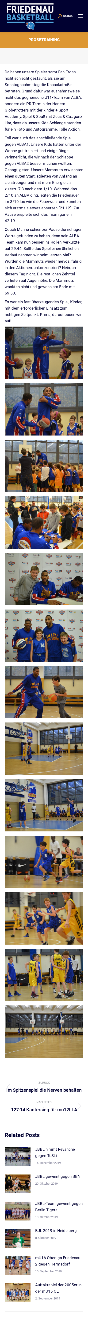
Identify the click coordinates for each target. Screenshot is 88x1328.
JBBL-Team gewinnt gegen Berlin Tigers (59, 1206)
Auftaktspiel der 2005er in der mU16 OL (58, 1288)
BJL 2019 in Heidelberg (56, 1230)
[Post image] (18, 1156)
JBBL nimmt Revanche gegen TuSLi (55, 1152)
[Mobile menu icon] (80, 16)
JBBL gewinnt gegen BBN (57, 1176)
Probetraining (44, 39)
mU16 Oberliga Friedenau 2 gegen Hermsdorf (57, 1260)
